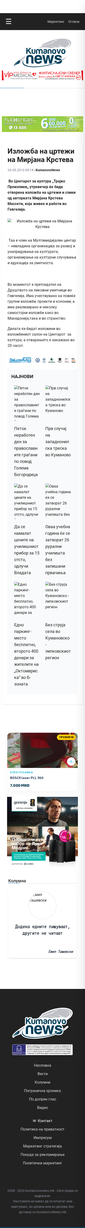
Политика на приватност (42, 1129)
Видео (42, 1107)
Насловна (42, 1065)
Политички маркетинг (42, 1163)
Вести (43, 1074)
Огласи (73, 21)
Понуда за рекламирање (42, 1154)
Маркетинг (55, 21)
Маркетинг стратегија (42, 1146)
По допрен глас (42, 1099)
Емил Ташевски (60, 951)
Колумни (42, 1082)
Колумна (17, 880)
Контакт (42, 1121)
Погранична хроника (42, 1091)
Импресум (43, 1137)
